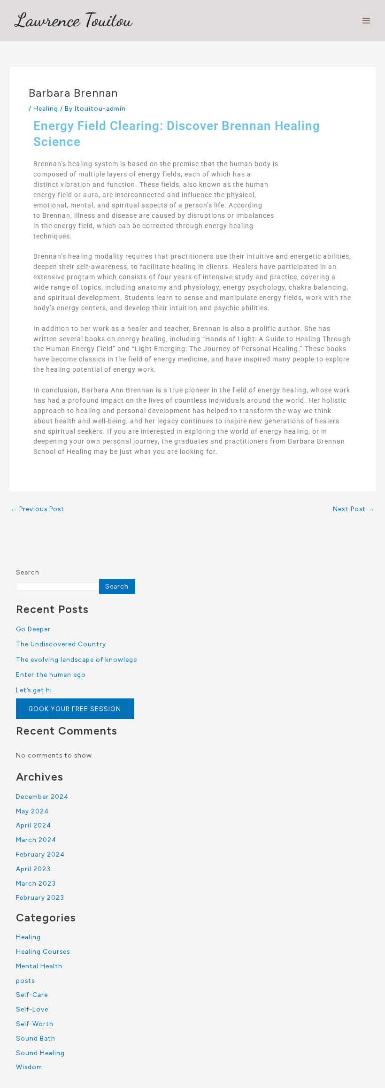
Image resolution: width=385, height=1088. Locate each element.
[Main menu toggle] (366, 21)
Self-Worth (35, 1023)
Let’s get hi (34, 690)
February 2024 (40, 854)
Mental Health (39, 966)
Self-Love (32, 1009)
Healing (45, 108)
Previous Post (37, 509)
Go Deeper (33, 629)
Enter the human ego (51, 674)
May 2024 (32, 811)
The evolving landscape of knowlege (76, 659)
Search (27, 572)
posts (25, 980)
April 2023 (33, 869)
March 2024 (36, 839)
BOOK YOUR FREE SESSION (75, 709)
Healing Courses (43, 951)
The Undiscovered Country (61, 644)
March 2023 (36, 883)
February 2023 (40, 897)
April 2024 (33, 825)
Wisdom (29, 1067)
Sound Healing (40, 1053)
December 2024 (42, 796)
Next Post (354, 509)
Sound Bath (35, 1038)
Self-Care (32, 994)
